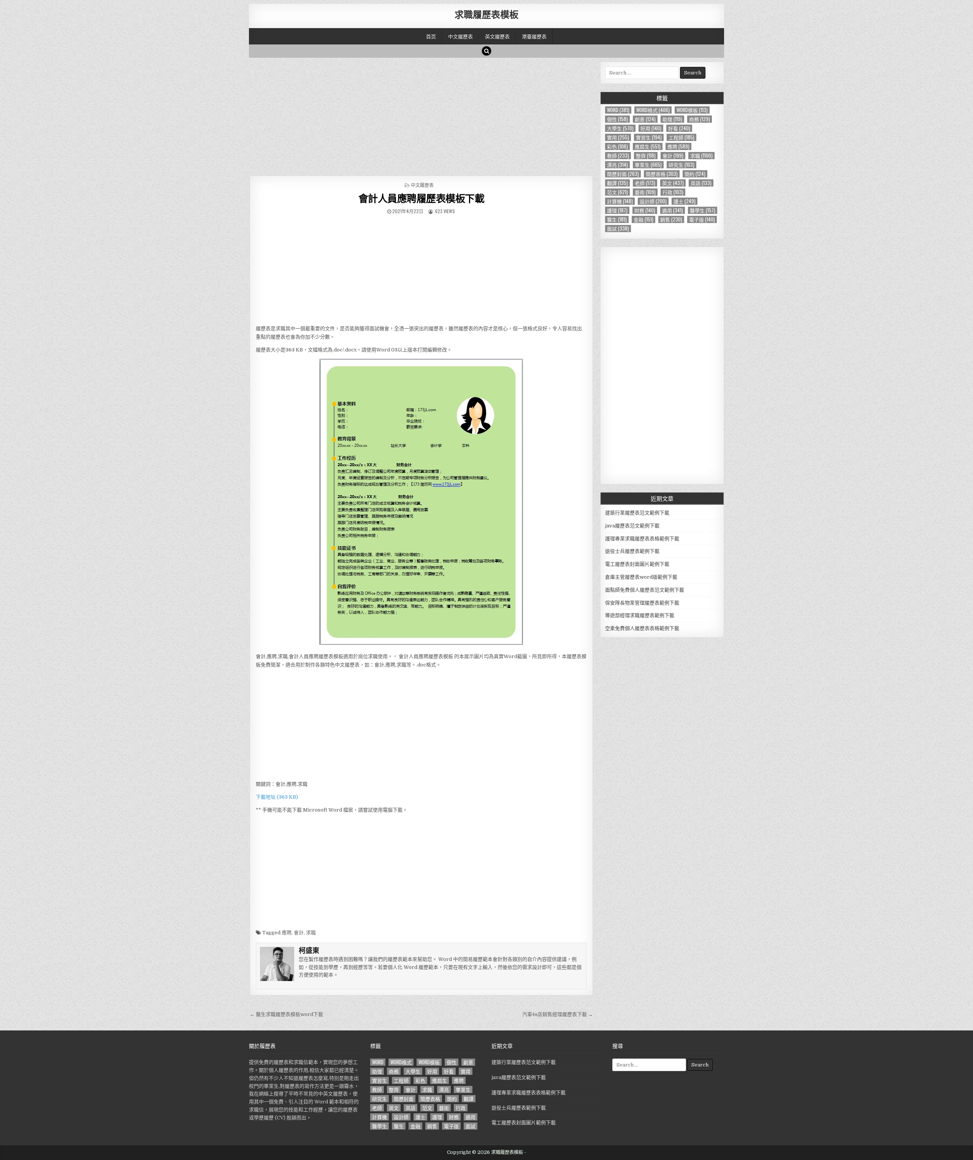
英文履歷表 (497, 36)
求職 (311, 932)
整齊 (646, 155)
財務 (644, 210)
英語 (701, 183)
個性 (617, 119)
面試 (618, 228)
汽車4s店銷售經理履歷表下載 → (557, 1014)
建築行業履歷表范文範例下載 (637, 513)
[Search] (486, 50)
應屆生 (648, 146)
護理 (617, 210)
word (618, 110)
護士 (684, 201)
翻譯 (617, 183)
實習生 (649, 137)
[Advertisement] (421, 115)
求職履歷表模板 (486, 14)
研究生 (681, 164)
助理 (672, 119)
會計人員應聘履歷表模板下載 (421, 198)
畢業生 (648, 164)
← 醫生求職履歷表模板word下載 (286, 1014)
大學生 (620, 128)
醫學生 (702, 210)
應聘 (287, 932)
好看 (679, 128)
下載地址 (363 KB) (277, 797)
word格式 (653, 110)
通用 (672, 210)
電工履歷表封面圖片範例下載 (637, 564)
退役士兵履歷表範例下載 (632, 551)
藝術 (645, 192)
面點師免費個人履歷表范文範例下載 (644, 590)
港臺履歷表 (534, 36)
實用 (618, 137)
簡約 (695, 173)
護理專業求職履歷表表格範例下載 (642, 538)
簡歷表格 (662, 173)
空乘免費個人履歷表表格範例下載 (642, 628)
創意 (645, 119)
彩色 (617, 146)
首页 (431, 36)
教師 (618, 155)
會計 (299, 932)
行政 (672, 192)
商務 (699, 119)
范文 (617, 192)
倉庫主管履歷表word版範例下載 (641, 577)
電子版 (702, 219)
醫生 (617, 219)
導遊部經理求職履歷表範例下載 (639, 615)
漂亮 (617, 164)
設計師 (653, 201)
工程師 (681, 137)
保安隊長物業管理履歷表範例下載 (642, 603)
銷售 (671, 219)
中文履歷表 (460, 36)
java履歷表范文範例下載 (632, 526)
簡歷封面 (623, 173)
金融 (643, 219)
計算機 (620, 201)
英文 (673, 183)
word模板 (692, 110)
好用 (650, 128)
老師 (645, 183)
